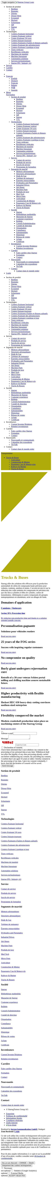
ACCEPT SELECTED (17, 1176)
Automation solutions (19, 59)
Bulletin (19, 221)
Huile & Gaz (21, 176)
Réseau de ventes (23, 237)
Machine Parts (22, 189)
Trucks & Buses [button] (12, 458)
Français (9, 76)
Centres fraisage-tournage (21, 41)
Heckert (14, 20)
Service (9, 65)
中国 (13, 88)
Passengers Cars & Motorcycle (28, 203)
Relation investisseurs (24, 248)
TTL (13, 29)
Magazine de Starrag (24, 217)
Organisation (21, 228)
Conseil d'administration (25, 223)
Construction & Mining (25, 201)
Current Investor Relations (26, 246)
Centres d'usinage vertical (21, 36)
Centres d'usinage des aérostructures (25, 45)
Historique (20, 235)
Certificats (20, 241)
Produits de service (23, 162)
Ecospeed (15, 18)
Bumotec (14, 11)
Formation (20, 255)
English (14, 78)
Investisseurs (16, 244)
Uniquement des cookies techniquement (16, 1165)
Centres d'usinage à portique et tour (25, 47)
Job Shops (20, 187)
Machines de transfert (19, 54)
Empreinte (10, 1114)
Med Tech (20, 194)
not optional (5, 1171)
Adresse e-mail (7, 733)
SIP (12, 25)
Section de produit (18, 97)
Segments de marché (19, 169)
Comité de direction (24, 226)
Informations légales (14, 1118)
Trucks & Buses (17, 469)
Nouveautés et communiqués (27, 262)
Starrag (14, 27)
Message (4, 739)
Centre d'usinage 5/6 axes (21, 38)
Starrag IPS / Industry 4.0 (21, 63)
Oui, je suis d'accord (9, 1163)
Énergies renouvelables (25, 180)
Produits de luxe (22, 192)
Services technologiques (20, 61)
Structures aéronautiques (26, 174)
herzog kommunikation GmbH (24, 1129)
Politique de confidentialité (16, 1116)
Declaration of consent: (13, 747)
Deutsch (14, 81)
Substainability (22, 232)
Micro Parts (20, 196)
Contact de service (23, 160)
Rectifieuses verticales (20, 52)
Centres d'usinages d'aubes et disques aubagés (29, 43)
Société (14, 210)
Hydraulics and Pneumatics (27, 183)
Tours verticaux (17, 50)
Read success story (8, 636)
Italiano (14, 85)
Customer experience (24, 219)
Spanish (14, 90)
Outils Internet (11, 1123)
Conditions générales (14, 1120)
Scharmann (15, 22)
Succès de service (23, 165)
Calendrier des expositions (26, 264)
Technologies (16, 122)
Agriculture (20, 199)
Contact (9, 70)
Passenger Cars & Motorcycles (23, 464)
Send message (7, 766)
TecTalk (19, 266)
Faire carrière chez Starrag (26, 253)
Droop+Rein (16, 16)
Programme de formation (26, 167)
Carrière (9, 68)
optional (4, 1173)
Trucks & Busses (23, 208)
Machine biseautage (19, 56)
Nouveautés (16, 260)
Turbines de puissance (25, 178)
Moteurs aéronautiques (25, 171)
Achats (19, 239)
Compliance (21, 230)
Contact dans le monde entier (27, 271)
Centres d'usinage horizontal (22, 34)
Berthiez (14, 9)
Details (31, 1163)
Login (8, 273)
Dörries (14, 13)
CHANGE (22, 1163)
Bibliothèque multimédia (26, 214)
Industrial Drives (22, 185)
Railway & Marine (23, 205)
